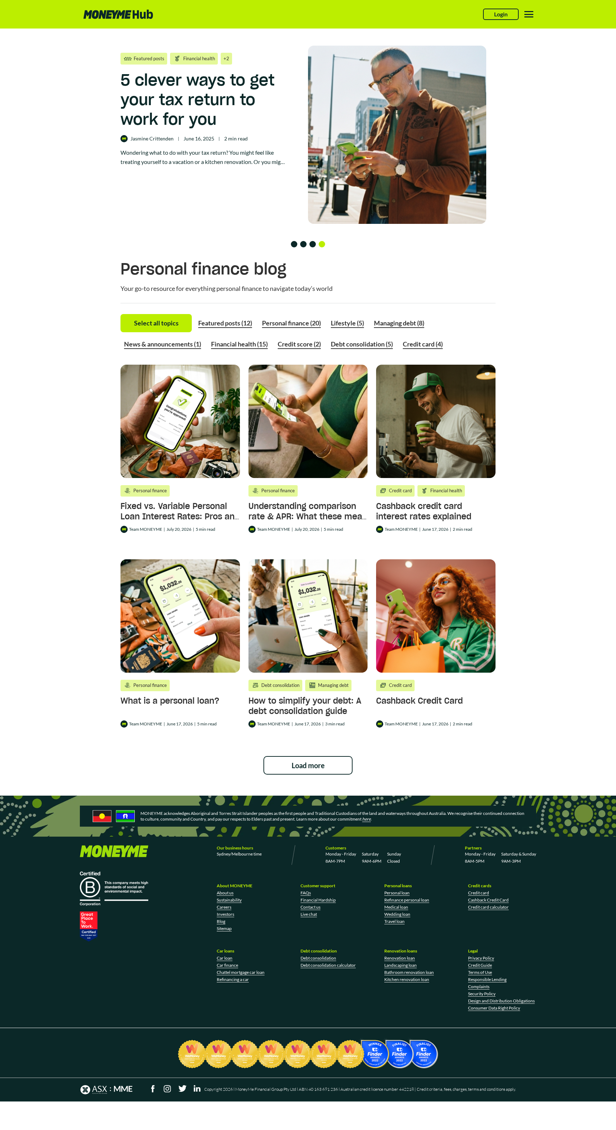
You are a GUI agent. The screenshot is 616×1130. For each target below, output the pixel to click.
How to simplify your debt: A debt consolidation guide (304, 705)
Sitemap (224, 928)
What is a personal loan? (169, 700)
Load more (308, 765)
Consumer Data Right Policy (494, 1008)
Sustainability (229, 900)
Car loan (224, 958)
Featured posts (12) (225, 323)
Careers (224, 907)
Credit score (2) (299, 344)
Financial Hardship (318, 900)
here (366, 819)
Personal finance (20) (291, 323)
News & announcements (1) (162, 344)
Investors (225, 914)
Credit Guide (480, 965)
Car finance (227, 965)
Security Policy (482, 993)
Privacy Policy (481, 958)
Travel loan (394, 921)
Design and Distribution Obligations (501, 1000)
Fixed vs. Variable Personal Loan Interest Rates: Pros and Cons (180, 516)
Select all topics (156, 323)
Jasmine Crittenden (152, 138)
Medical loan (396, 907)
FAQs (306, 892)
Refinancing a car (233, 979)
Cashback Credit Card (419, 700)
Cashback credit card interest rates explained (423, 511)
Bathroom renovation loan (409, 972)
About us (225, 892)
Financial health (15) (239, 344)
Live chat (309, 914)
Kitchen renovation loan (406, 979)
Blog (221, 921)
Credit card (478, 892)
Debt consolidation (318, 958)
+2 (226, 58)
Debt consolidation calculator (328, 965)
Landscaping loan (400, 965)
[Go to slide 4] (322, 244)
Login (501, 14)
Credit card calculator (488, 907)
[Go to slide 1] (294, 244)
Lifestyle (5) (347, 323)
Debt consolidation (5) (362, 344)
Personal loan (397, 892)
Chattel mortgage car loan (241, 972)
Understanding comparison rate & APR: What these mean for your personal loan (307, 516)
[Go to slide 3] (312, 244)
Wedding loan (397, 914)
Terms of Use (480, 972)
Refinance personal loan (406, 900)
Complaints (478, 986)
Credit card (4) (423, 344)
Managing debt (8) (399, 323)
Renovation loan (399, 958)
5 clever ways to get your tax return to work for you (197, 99)
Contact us (310, 907)
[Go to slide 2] (303, 244)
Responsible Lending (487, 979)
